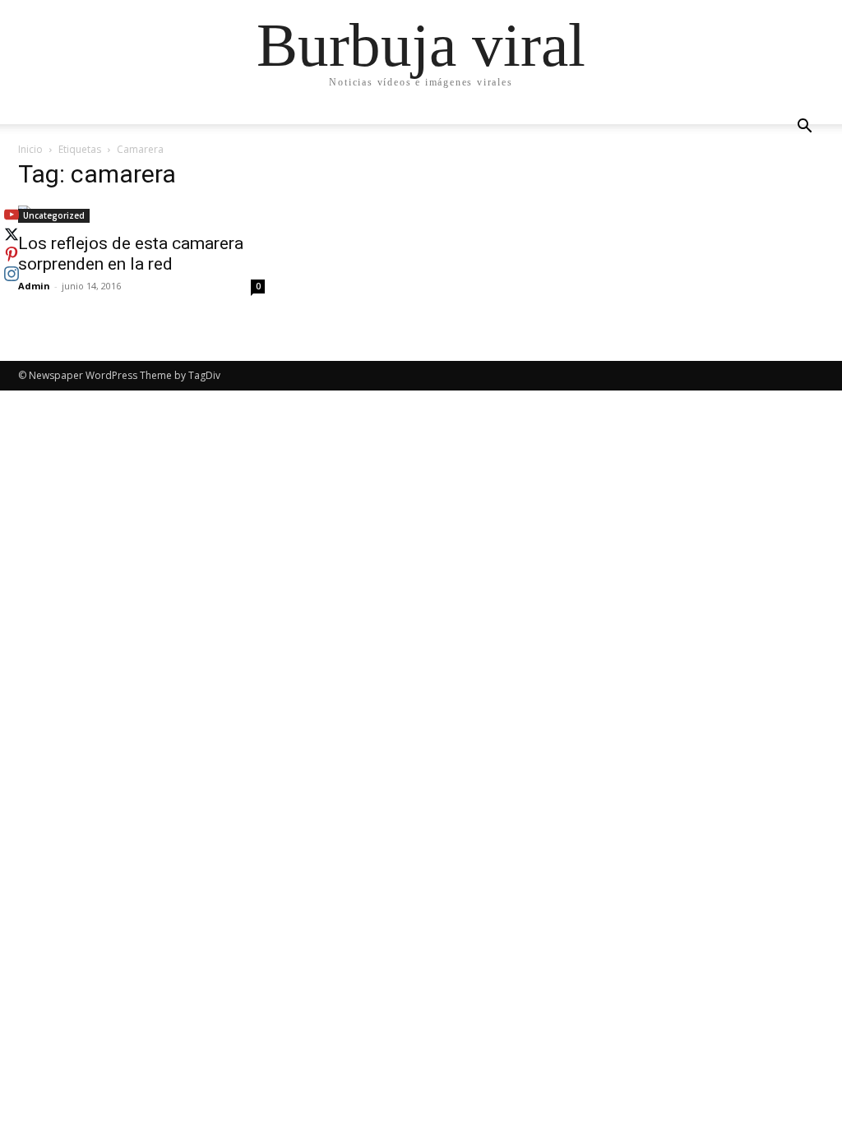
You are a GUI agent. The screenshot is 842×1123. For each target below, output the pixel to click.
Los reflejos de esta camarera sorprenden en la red (130, 253)
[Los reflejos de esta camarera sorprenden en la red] (141, 214)
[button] (804, 128)
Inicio (30, 149)
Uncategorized (54, 215)
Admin (34, 286)
